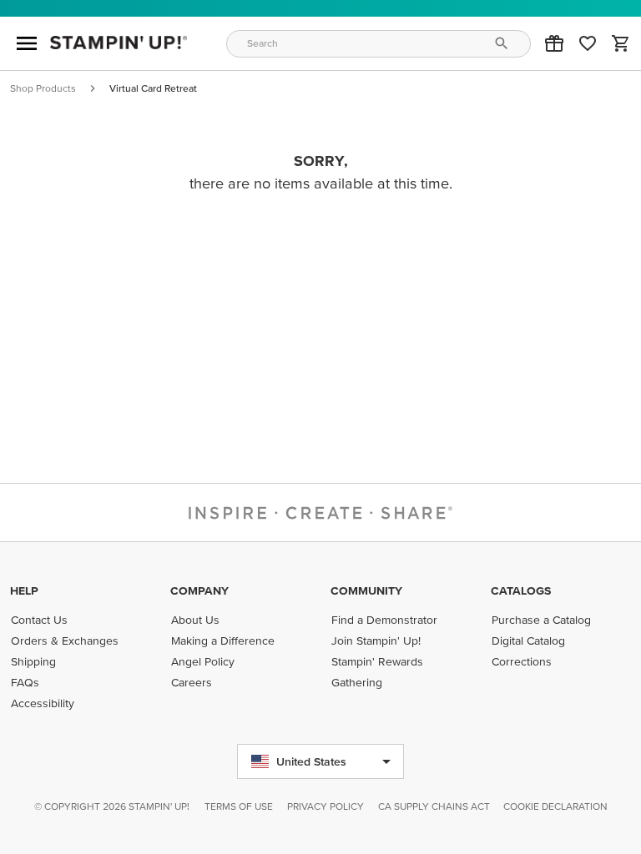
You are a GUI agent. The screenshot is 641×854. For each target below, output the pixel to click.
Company (199, 590)
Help (24, 590)
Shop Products (43, 88)
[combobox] (379, 44)
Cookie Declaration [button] (555, 806)
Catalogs (521, 590)
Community (366, 590)
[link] (588, 43)
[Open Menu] (26, 43)
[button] (554, 43)
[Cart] (621, 43)
